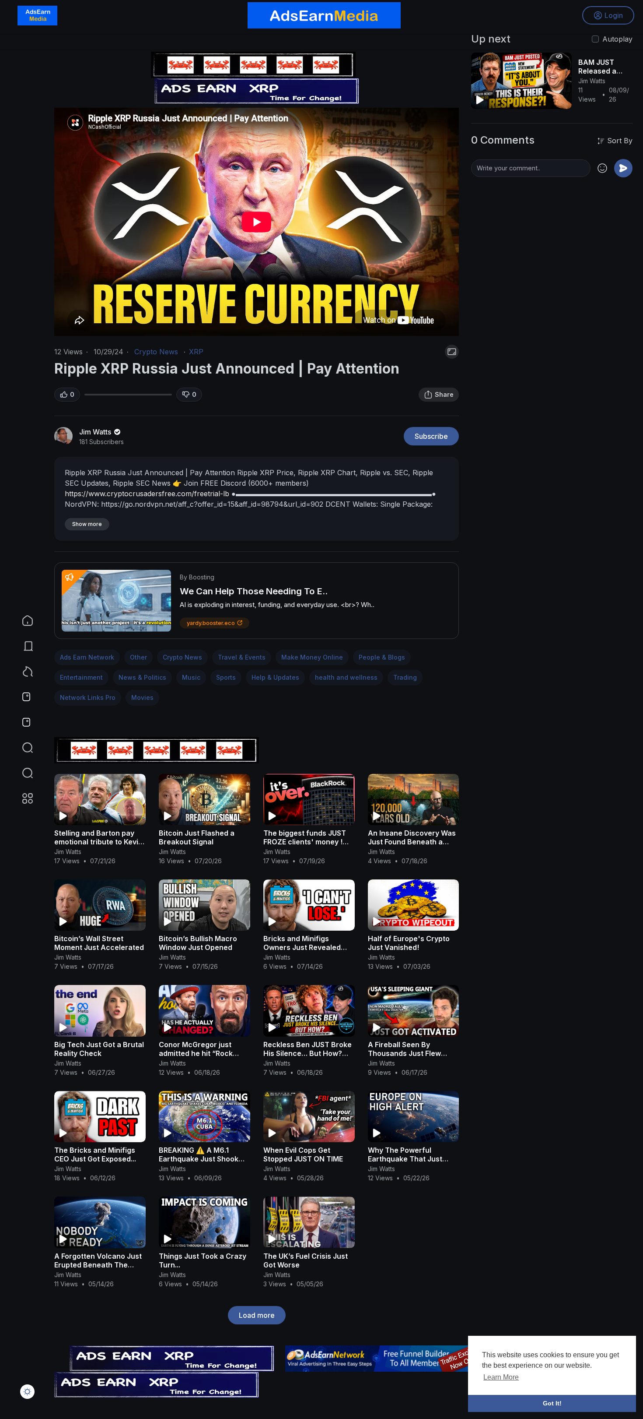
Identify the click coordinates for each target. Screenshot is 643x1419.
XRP (196, 351)
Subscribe (431, 436)
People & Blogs (382, 657)
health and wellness (346, 677)
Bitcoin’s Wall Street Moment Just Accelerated (99, 943)
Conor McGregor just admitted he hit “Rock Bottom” (196, 1053)
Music (191, 677)
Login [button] (614, 15)
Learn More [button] (501, 1377)
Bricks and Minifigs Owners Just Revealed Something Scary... (302, 947)
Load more (257, 1315)
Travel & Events (242, 657)
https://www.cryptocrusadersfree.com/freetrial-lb (147, 493)
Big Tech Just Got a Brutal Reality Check (99, 1049)
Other (138, 657)
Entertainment (81, 677)
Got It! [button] (552, 1403)
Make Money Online (312, 657)
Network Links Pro (87, 697)
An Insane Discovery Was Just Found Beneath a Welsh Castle (412, 842)
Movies (142, 697)
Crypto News (156, 351)
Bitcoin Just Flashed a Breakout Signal (196, 837)
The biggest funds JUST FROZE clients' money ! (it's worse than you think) (308, 842)
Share (444, 394)
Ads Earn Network (87, 657)
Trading (405, 677)
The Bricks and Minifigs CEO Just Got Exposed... (95, 1154)
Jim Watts (96, 431)
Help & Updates (275, 677)
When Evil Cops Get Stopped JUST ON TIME (303, 1154)
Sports (226, 677)
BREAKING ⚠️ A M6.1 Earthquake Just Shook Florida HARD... (198, 1159)
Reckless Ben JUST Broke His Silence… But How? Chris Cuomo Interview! (307, 1053)
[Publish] (623, 168)
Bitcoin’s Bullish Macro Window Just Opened (198, 943)
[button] (22, 773)
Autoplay (617, 39)
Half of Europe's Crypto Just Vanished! (409, 943)
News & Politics (142, 677)
